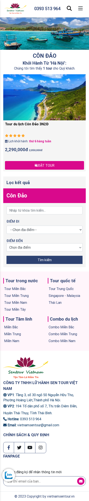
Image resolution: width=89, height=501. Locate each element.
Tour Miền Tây (15, 309)
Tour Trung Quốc (61, 289)
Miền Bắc (11, 327)
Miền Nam (11, 341)
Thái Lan (55, 302)
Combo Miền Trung (63, 334)
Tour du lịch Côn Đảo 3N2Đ (27, 124)
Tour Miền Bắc (15, 289)
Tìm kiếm (45, 260)
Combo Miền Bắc (61, 327)
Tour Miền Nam (15, 302)
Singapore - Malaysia (64, 295)
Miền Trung (12, 334)
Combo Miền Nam (62, 341)
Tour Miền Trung (16, 295)
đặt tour (46, 165)
